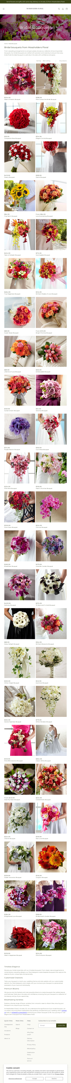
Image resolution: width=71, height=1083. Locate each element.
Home (6, 43)
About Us (7, 1038)
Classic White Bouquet (43, 761)
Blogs (17, 1028)
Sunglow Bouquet (42, 877)
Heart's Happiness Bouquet (13, 955)
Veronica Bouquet (42, 410)
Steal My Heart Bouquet (12, 799)
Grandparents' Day (8, 1026)
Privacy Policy (59, 1074)
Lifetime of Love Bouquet (12, 372)
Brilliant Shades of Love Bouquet (46, 294)
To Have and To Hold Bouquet (45, 605)
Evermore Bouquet (42, 683)
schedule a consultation (19, 1012)
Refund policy (31, 1048)
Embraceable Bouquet (43, 372)
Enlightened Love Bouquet (13, 916)
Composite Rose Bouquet (12, 138)
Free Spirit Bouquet (10, 216)
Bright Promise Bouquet (44, 333)
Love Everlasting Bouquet (44, 216)
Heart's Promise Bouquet (44, 488)
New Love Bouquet (42, 838)
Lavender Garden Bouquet (44, 566)
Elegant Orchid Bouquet (44, 138)
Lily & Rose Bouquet (42, 449)
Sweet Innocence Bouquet (12, 877)
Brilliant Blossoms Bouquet (45, 644)
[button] (4, 9)
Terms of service (29, 1060)
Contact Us (30, 1028)
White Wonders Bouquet (44, 722)
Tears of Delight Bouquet (12, 255)
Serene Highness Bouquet (12, 722)
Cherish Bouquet (9, 838)
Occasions (7, 1030)
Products (7, 1034)
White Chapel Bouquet (11, 683)
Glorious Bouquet (41, 527)
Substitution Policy (31, 1053)
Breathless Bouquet (10, 566)
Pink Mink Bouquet (10, 488)
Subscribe (61, 1025)
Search (18, 1024)
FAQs (28, 1024)
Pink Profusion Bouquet (44, 955)
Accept (34, 1078)
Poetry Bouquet (9, 177)
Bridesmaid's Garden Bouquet (46, 916)
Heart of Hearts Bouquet (12, 99)
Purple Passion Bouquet (12, 449)
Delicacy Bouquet (10, 605)
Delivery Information (30, 1039)
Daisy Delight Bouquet (11, 644)
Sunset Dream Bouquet (12, 410)
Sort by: (38, 61)
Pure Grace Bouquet (11, 527)
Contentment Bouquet (43, 799)
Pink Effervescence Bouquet (13, 761)
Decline (54, 1078)
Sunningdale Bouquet (43, 255)
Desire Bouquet (41, 177)
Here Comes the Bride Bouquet (46, 99)
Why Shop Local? (30, 1033)
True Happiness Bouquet (12, 294)
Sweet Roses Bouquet (11, 333)
